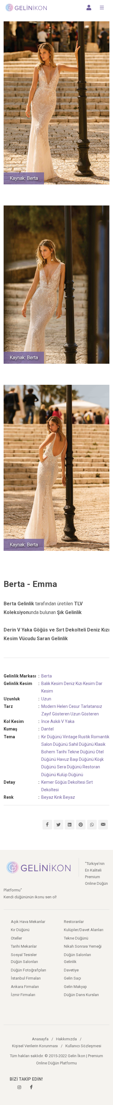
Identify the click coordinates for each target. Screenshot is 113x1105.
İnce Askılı (50, 721)
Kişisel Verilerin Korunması (35, 1046)
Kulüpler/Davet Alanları (83, 930)
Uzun (46, 698)
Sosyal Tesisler (24, 954)
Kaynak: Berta (24, 178)
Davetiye (71, 970)
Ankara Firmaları (25, 986)
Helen (62, 706)
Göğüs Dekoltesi (70, 782)
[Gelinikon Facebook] (31, 1087)
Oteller (16, 938)
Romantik (100, 736)
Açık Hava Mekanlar (28, 921)
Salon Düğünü (54, 744)
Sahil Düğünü (81, 744)
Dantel (47, 729)
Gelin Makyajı (75, 986)
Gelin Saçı (72, 978)
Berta (46, 676)
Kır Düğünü (51, 736)
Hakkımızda (66, 1039)
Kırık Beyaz (64, 797)
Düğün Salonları (77, 954)
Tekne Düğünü (81, 751)
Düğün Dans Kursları (81, 994)
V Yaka (67, 721)
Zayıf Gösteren (55, 713)
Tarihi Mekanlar (24, 946)
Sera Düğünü (69, 766)
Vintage (70, 736)
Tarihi (61, 751)
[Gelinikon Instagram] (19, 1087)
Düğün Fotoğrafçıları (28, 970)
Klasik (100, 744)
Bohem (48, 751)
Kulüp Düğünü (70, 774)
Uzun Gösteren (85, 713)
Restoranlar (74, 921)
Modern (48, 706)
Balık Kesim (52, 683)
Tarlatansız (91, 706)
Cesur (74, 706)
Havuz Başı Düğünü (75, 759)
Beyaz (47, 797)
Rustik (84, 736)
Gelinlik (70, 961)
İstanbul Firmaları (26, 978)
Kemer (47, 782)
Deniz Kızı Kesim (79, 683)
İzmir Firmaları (23, 994)
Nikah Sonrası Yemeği (83, 946)
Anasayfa (40, 1039)
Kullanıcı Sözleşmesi (83, 1046)
